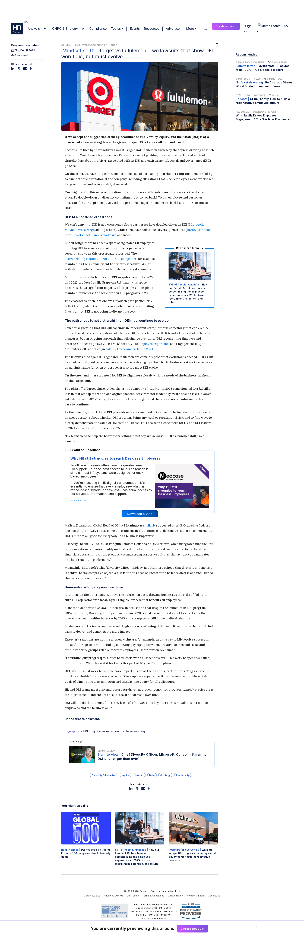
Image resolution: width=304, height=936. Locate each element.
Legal (201, 895)
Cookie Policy (175, 895)
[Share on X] (19, 68)
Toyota (78, 235)
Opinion (66, 45)
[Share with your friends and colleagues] (25, 68)
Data (152, 775)
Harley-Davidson (199, 230)
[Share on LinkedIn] (12, 68)
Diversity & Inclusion (104, 775)
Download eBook (139, 514)
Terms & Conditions (153, 895)
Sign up (70, 731)
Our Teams (133, 895)
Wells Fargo (86, 230)
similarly (149, 525)
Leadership (182, 775)
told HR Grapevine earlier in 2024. (130, 349)
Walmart (109, 235)
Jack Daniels (93, 235)
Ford (68, 235)
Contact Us (214, 895)
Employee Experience (154, 344)
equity (125, 775)
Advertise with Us (113, 895)
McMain (71, 230)
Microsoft (196, 224)
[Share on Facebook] (31, 68)
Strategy (165, 775)
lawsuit (139, 775)
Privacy (190, 895)
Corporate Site (92, 895)
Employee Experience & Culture (96, 45)
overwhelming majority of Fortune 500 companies (100, 259)
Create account (226, 26)
